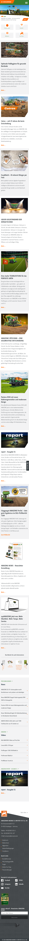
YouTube (7, 887)
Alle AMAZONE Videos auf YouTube (10, 740)
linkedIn (21, 884)
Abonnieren (14, 917)
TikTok (21, 880)
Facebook (7, 880)
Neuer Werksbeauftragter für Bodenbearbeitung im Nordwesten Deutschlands (14, 714)
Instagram (7, 884)
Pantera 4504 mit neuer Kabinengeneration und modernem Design (14, 706)
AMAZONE (3, 731)
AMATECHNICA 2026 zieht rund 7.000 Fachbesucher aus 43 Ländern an (11, 722)
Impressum (5, 840)
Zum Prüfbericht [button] (5, 534)
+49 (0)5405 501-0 (10, 830)
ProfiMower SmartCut (7, 760)
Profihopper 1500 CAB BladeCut (9, 750)
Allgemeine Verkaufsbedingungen (8, 847)
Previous (2, 664)
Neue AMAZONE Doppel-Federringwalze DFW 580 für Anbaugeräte (13, 699)
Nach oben (23, 812)
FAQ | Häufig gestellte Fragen (7, 863)
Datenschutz (5, 842)
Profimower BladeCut (6, 755)
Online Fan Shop (6, 867)
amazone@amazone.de (11, 836)
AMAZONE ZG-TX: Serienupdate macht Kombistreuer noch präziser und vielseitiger (12, 691)
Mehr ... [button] (3, 90)
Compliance (5, 851)
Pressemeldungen (6, 681)
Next (27, 664)
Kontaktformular (6, 858)
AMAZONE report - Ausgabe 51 (9, 768)
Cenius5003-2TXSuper (7, 745)
